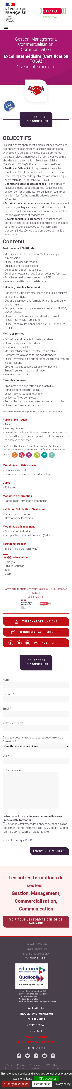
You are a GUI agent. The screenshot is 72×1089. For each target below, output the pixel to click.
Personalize (42, 1083)
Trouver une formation (36, 1013)
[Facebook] (19, 1055)
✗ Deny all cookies (16, 1083)
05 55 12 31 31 (38, 958)
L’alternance (36, 1019)
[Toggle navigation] (6, 27)
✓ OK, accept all (46, 1078)
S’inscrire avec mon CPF (40, 632)
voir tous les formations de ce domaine (36, 921)
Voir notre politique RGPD (17, 840)
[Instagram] (53, 1055)
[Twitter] (27, 1055)
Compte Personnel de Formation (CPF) (27, 535)
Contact (36, 1030)
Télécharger (40, 621)
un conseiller (36, 119)
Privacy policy (62, 1083)
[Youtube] (44, 1055)
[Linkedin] (36, 1055)
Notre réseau (36, 1025)
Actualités (36, 1008)
